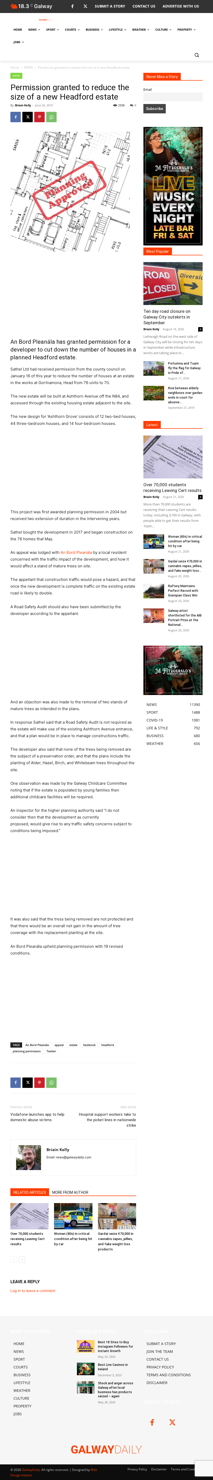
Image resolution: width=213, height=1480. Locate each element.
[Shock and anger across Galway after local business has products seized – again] (86, 1387)
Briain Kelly (23, 105)
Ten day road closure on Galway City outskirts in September (166, 317)
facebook (89, 1045)
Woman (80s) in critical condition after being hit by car (73, 1239)
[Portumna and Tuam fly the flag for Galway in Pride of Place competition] (153, 368)
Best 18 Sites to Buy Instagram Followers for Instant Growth (115, 1346)
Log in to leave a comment (32, 1290)
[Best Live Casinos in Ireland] (86, 1369)
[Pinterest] (39, 117)
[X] (85, 6)
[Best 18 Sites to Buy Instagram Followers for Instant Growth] (86, 1346)
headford (107, 1045)
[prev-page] (13, 1259)
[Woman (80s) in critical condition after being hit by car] (73, 1216)
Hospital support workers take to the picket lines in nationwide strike (107, 1120)
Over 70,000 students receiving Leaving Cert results (27, 1239)
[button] (196, 55)
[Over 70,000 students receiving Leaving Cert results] (29, 1216)
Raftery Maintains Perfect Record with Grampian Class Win (183, 590)
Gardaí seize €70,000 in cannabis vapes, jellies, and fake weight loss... (185, 566)
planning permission (27, 1051)
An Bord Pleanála (76, 552)
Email (147, 89)
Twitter (51, 1051)
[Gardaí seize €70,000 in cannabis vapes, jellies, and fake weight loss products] (117, 1216)
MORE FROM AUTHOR (70, 1192)
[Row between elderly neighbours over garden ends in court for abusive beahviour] (153, 393)
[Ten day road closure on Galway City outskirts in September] (173, 283)
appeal (59, 1045)
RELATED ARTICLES (30, 1192)
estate (73, 1045)
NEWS (28, 67)
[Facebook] (72, 6)
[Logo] (45, 19)
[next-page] (22, 1259)
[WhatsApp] (51, 117)
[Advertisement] (73, 294)
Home (14, 67)
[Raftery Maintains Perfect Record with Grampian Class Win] (153, 591)
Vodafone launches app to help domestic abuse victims (37, 1117)
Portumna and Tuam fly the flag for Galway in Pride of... (184, 368)
